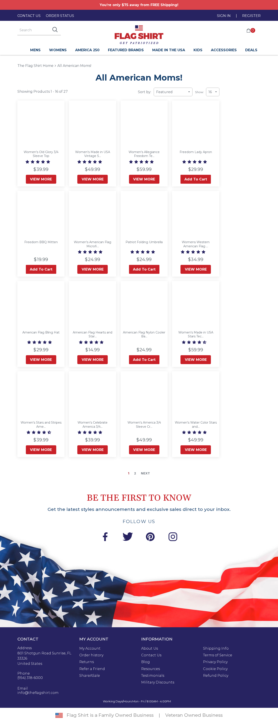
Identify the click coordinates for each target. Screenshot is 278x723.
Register (251, 16)
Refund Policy (215, 675)
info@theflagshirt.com (38, 693)
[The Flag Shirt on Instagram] (172, 537)
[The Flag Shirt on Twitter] (127, 537)
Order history (91, 655)
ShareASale (89, 675)
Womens (58, 50)
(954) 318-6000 (30, 678)
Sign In (224, 16)
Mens (35, 50)
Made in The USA (168, 50)
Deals (251, 50)
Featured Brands (126, 50)
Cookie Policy (215, 669)
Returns (86, 662)
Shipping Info (216, 648)
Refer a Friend (92, 669)
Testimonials (152, 675)
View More (41, 179)
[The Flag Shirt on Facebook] (105, 537)
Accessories (224, 50)
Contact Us (29, 16)
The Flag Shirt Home (35, 65)
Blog (145, 662)
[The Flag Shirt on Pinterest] (150, 537)
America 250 (87, 50)
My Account (90, 648)
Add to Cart (195, 179)
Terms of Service (217, 655)
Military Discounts (157, 682)
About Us (149, 648)
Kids (198, 50)
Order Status (60, 16)
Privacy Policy (215, 662)
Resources (150, 669)
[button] (38, 162)
